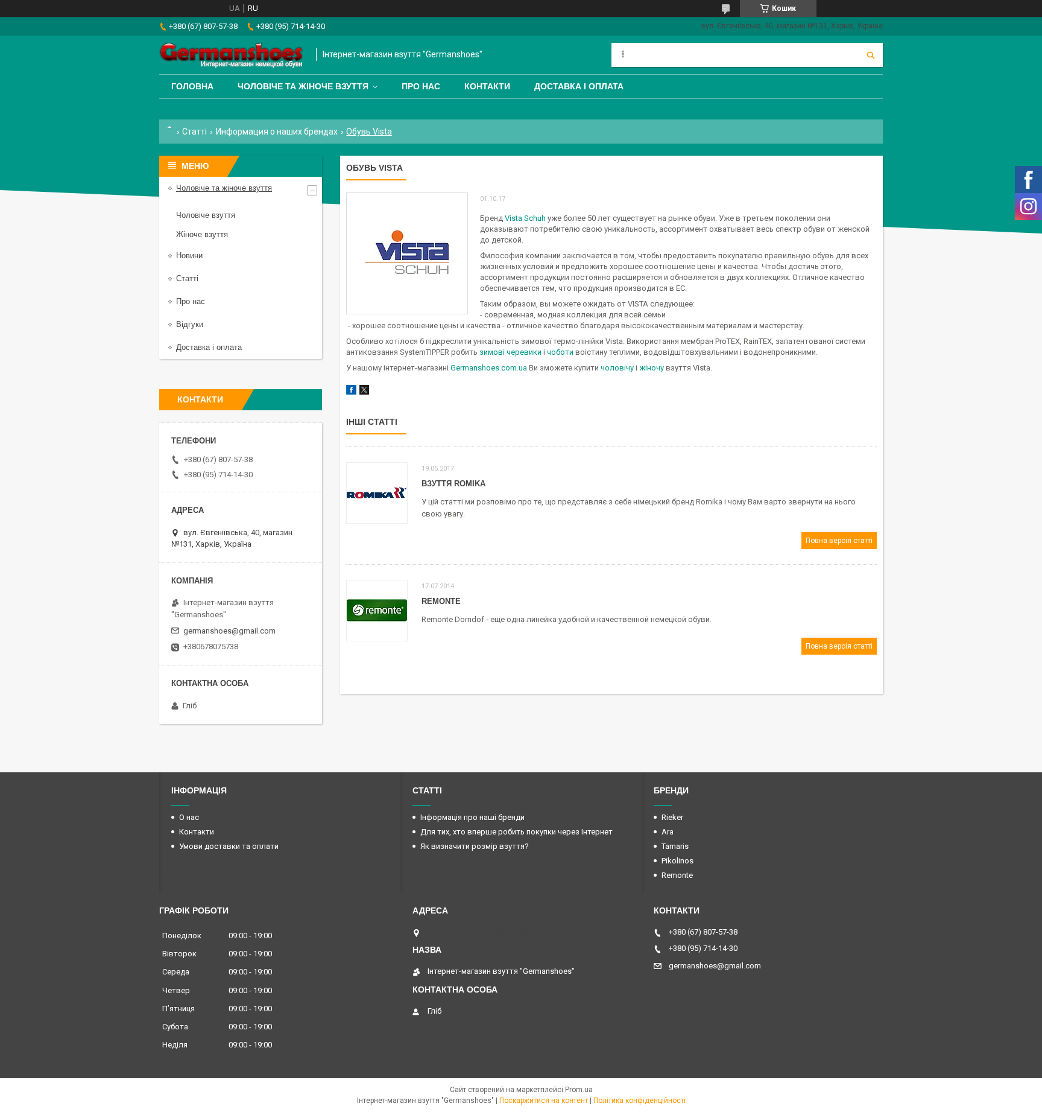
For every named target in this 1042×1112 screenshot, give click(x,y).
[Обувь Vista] (407, 253)
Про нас (421, 86)
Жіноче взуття (202, 234)
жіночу (651, 367)
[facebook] (351, 391)
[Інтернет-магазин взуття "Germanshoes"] (231, 55)
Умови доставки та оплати (229, 846)
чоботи (560, 352)
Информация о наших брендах (277, 131)
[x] (364, 391)
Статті (194, 131)
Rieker (672, 817)
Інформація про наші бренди (472, 817)
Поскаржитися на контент (543, 1100)
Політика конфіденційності (639, 1100)
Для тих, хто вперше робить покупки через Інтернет (516, 831)
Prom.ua (579, 1089)
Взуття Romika (453, 483)
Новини (189, 255)
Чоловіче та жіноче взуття (303, 86)
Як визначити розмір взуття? (474, 846)
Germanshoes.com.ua (488, 367)
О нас (189, 817)
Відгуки (189, 324)
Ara (668, 831)
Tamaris (675, 846)
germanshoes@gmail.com (229, 630)
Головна (192, 86)
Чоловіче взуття (205, 215)
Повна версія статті (839, 540)
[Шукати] (871, 55)
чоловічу (617, 367)
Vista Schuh (525, 218)
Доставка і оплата (579, 86)
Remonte (441, 601)
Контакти (487, 86)
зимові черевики (510, 352)
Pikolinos (677, 860)
